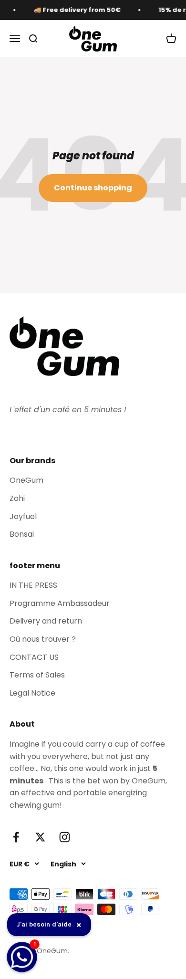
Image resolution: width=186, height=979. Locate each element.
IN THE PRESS (33, 585)
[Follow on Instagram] (64, 837)
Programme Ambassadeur (60, 603)
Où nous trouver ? (43, 639)
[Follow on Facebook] (16, 837)
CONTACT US (34, 657)
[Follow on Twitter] (40, 837)
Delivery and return (46, 620)
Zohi (17, 498)
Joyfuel (23, 516)
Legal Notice (32, 692)
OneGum (26, 480)
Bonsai (22, 534)
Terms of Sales (37, 674)
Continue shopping (93, 187)
